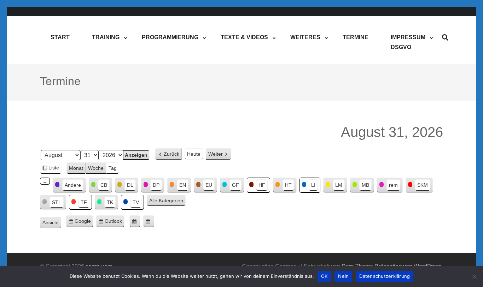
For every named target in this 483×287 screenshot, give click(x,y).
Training (106, 37)
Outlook (114, 222)
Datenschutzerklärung (384, 276)
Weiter (215, 154)
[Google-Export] (134, 221)
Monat (76, 168)
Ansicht (51, 223)
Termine (355, 37)
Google (84, 222)
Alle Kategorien (166, 200)
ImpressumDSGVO (408, 42)
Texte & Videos (244, 37)
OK (324, 276)
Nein (343, 276)
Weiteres (305, 37)
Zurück (171, 154)
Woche (96, 168)
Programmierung (170, 37)
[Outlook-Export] (148, 221)
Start (60, 37)
